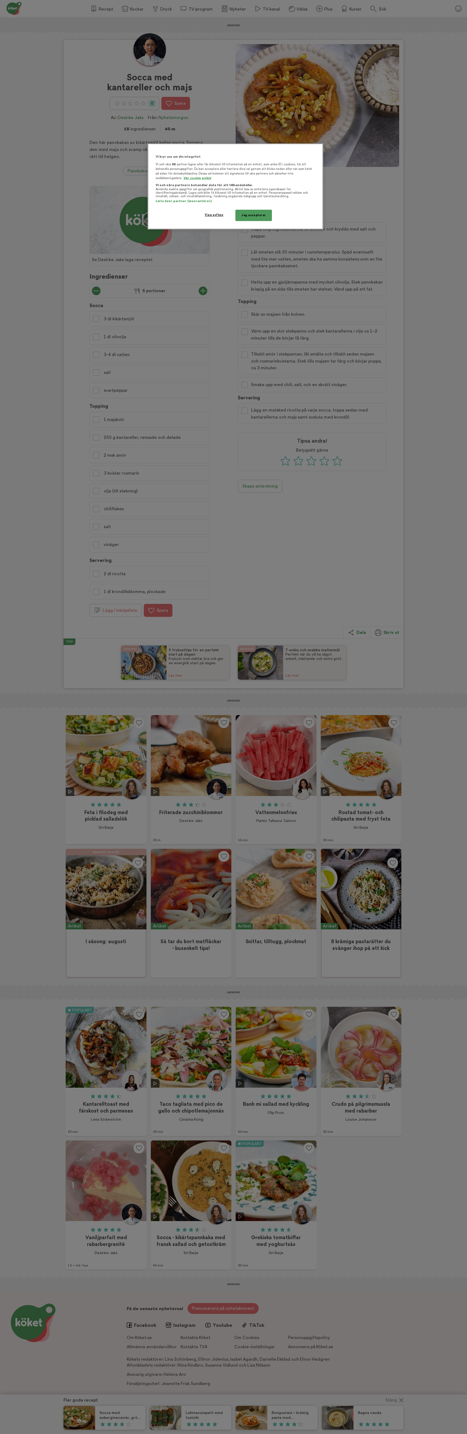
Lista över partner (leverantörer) (184, 201)
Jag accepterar (253, 215)
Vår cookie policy (198, 178)
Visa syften (214, 215)
